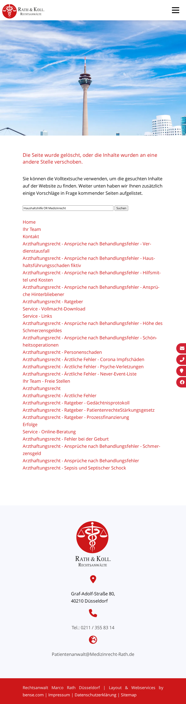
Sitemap (129, 694)
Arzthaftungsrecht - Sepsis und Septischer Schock (74, 468)
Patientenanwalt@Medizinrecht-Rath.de (93, 654)
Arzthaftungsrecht (42, 388)
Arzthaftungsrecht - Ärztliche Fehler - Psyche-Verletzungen (83, 367)
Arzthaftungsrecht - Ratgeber (53, 301)
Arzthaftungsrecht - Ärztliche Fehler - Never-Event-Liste (80, 374)
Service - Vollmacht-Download (54, 309)
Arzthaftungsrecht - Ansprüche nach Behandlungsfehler (81, 461)
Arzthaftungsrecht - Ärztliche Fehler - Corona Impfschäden (83, 359)
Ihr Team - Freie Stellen (46, 381)
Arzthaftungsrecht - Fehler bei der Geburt (66, 439)
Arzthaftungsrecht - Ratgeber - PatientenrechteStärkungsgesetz (88, 410)
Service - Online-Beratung (49, 432)
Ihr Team (32, 229)
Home (29, 222)
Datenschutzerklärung (95, 694)
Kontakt (31, 236)
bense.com (33, 694)
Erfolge (30, 424)
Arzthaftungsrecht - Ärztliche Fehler (59, 395)
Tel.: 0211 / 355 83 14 (93, 627)
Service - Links (37, 316)
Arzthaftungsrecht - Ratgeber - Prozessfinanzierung (76, 417)
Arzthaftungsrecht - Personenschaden (62, 352)
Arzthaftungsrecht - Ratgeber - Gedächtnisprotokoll (76, 403)
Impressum (59, 694)
